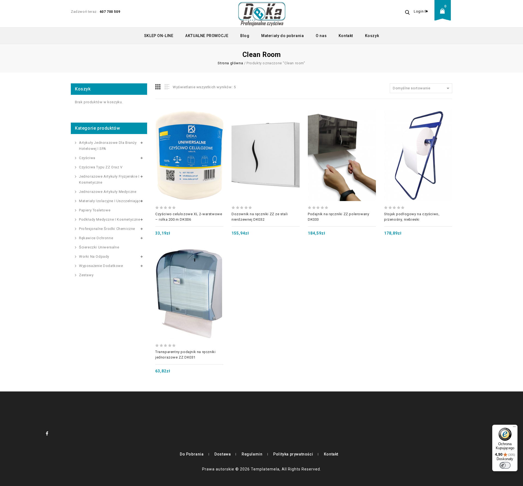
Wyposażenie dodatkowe (101, 266)
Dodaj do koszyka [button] (189, 142)
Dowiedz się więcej (265, 142)
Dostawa (222, 454)
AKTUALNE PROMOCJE (206, 36)
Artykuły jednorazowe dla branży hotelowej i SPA (108, 146)
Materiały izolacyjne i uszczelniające (110, 201)
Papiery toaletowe (94, 210)
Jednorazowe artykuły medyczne (107, 192)
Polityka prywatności (293, 454)
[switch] (505, 465)
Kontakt (346, 36)
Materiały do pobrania (282, 36)
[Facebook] (47, 433)
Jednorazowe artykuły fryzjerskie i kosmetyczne (109, 179)
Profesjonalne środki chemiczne (107, 229)
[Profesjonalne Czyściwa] (262, 13)
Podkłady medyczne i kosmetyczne (109, 219)
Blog (244, 36)
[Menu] (514, 428)
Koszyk (372, 36)
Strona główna (230, 63)
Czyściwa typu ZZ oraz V (101, 167)
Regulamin (252, 454)
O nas (321, 36)
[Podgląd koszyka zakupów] (444, 15)
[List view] (166, 87)
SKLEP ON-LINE (159, 36)
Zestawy (86, 275)
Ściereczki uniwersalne (99, 247)
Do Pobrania (192, 454)
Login (419, 11)
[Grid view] (158, 87)
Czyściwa (87, 158)
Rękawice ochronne (96, 238)
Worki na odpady (94, 256)
